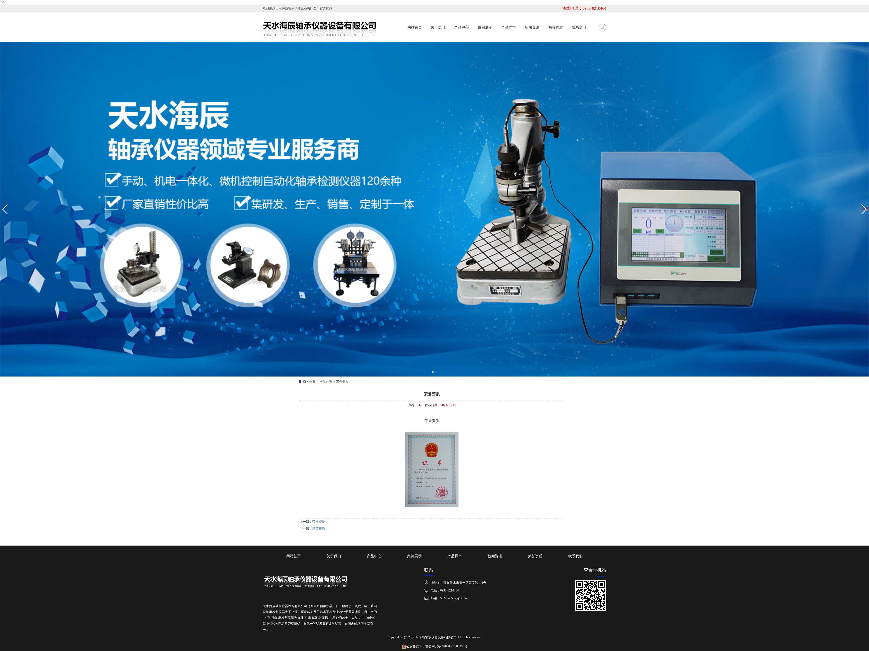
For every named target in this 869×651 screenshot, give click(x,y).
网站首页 (326, 381)
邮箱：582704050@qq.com (449, 598)
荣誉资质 (342, 381)
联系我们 (575, 556)
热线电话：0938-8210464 (584, 8)
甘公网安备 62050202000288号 (446, 646)
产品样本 (454, 556)
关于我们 (334, 556)
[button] (433, 372)
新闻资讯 (495, 556)
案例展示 (414, 556)
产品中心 (374, 556)
